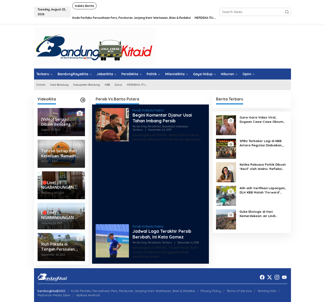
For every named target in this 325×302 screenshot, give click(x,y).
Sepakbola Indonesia (175, 126)
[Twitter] (269, 277)
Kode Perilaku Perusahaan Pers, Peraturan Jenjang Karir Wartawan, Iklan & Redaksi (133, 291)
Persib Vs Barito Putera (148, 110)
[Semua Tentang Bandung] (95, 46)
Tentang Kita (266, 291)
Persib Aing (140, 126)
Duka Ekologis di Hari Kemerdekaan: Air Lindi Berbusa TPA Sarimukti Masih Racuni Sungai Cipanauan (262, 214)
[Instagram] (277, 277)
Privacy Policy (211, 291)
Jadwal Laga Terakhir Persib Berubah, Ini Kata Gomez (162, 233)
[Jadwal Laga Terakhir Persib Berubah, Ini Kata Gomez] (161, 256)
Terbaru (138, 129)
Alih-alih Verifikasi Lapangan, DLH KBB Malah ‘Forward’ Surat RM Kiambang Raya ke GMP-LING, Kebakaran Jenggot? (263, 190)
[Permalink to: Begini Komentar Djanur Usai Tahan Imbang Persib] (112, 124)
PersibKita (154, 126)
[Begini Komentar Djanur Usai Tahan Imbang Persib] (202, 139)
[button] (287, 12)
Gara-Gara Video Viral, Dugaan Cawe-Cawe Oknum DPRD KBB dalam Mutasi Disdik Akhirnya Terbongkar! (261, 119)
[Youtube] (284, 277)
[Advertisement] (150, 183)
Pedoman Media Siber (54, 295)
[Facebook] (262, 277)
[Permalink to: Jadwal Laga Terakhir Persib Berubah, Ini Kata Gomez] (112, 240)
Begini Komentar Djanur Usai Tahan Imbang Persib (162, 117)
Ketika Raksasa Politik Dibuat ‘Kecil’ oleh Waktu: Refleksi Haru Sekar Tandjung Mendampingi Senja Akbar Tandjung (263, 167)
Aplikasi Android (88, 295)
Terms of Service (239, 291)
